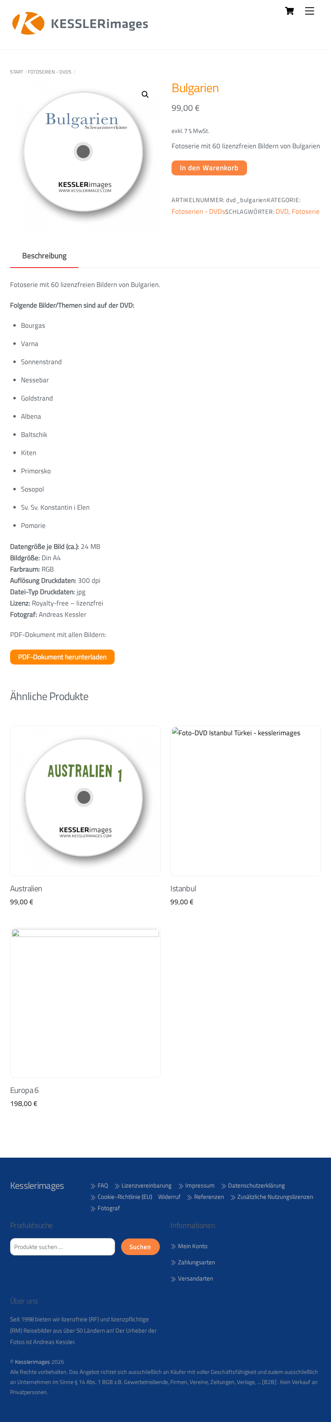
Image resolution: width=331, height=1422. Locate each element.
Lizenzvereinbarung (146, 1185)
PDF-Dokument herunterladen (62, 657)
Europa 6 (24, 1090)
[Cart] (289, 11)
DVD (282, 211)
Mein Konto (192, 1246)
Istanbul (183, 888)
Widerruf (169, 1196)
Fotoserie (306, 211)
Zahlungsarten (196, 1262)
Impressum (199, 1185)
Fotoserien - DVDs (49, 72)
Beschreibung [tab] (44, 255)
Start (16, 72)
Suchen (140, 1246)
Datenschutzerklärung (256, 1185)
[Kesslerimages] (80, 34)
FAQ (102, 1185)
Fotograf (107, 1208)
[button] (145, 94)
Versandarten (195, 1278)
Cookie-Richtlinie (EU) (124, 1196)
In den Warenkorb (209, 167)
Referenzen (208, 1196)
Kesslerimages (32, 1361)
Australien (26, 888)
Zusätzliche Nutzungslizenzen (274, 1196)
